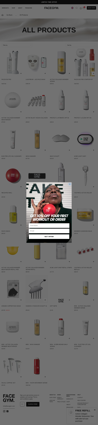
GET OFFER (49, 236)
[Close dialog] (70, 184)
